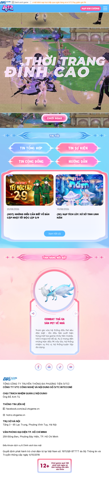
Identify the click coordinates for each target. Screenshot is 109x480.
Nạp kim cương (90, 8)
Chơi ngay (54, 118)
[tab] (31, 148)
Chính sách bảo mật (32, 445)
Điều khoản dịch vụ (12, 445)
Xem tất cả (55, 233)
